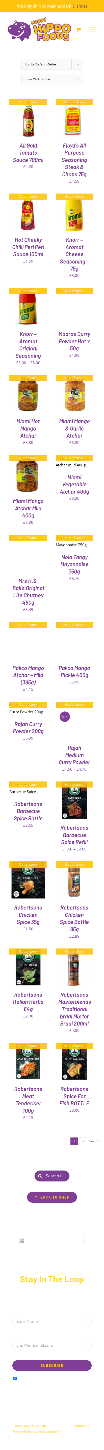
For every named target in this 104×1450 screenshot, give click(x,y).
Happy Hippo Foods (62, 1426)
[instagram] (52, 1411)
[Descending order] (78, 64)
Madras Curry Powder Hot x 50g (74, 340)
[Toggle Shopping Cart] (78, 29)
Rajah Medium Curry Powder (74, 754)
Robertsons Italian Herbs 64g (28, 1001)
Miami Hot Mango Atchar (28, 428)
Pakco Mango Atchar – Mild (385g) (28, 674)
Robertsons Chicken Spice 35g (28, 914)
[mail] (61, 1411)
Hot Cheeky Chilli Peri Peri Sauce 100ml (28, 246)
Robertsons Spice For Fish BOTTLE (74, 1095)
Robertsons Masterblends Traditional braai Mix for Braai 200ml (74, 1009)
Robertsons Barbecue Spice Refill (74, 834)
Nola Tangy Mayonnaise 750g (74, 564)
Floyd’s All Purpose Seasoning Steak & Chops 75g (74, 159)
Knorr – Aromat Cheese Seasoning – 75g (74, 254)
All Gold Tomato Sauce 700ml (28, 152)
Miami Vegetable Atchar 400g (74, 484)
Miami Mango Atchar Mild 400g (28, 507)
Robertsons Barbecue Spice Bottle (28, 810)
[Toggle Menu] (92, 30)
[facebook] (43, 1411)
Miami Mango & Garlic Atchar (74, 428)
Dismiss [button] (79, 6)
